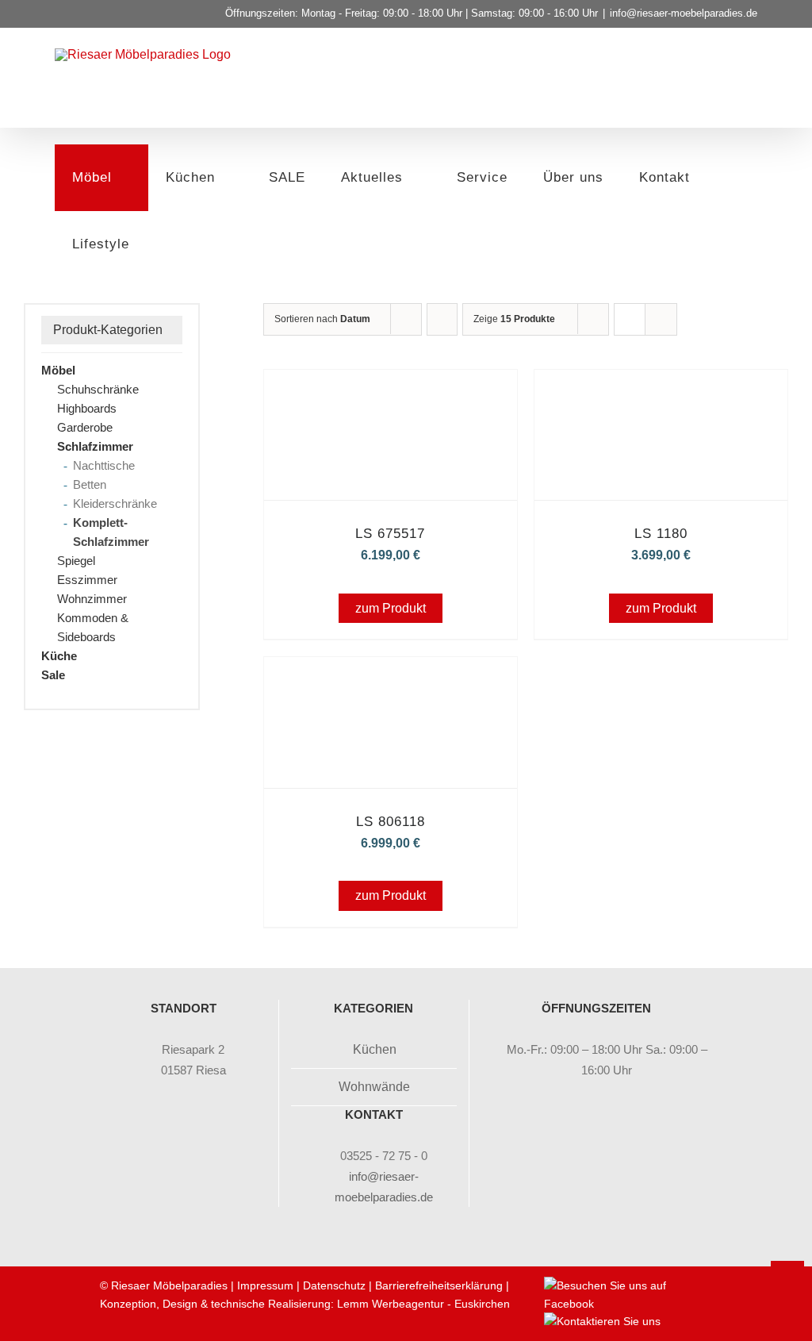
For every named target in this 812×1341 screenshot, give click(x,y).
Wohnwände (374, 1086)
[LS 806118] (390, 679)
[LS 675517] (390, 391)
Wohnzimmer (92, 598)
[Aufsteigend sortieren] (442, 319)
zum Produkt (390, 608)
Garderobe (85, 427)
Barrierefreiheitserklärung (439, 1285)
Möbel (58, 370)
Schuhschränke (98, 389)
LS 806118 (390, 821)
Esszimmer (87, 579)
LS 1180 (661, 533)
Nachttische (104, 465)
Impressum (265, 1285)
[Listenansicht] (660, 319)
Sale (53, 675)
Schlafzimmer (95, 446)
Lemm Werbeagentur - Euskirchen (423, 1303)
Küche (59, 656)
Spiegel (76, 560)
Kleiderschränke (115, 503)
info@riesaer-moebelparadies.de (683, 13)
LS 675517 (390, 533)
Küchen (374, 1049)
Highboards (87, 408)
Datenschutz (334, 1285)
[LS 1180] (661, 391)
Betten (89, 484)
